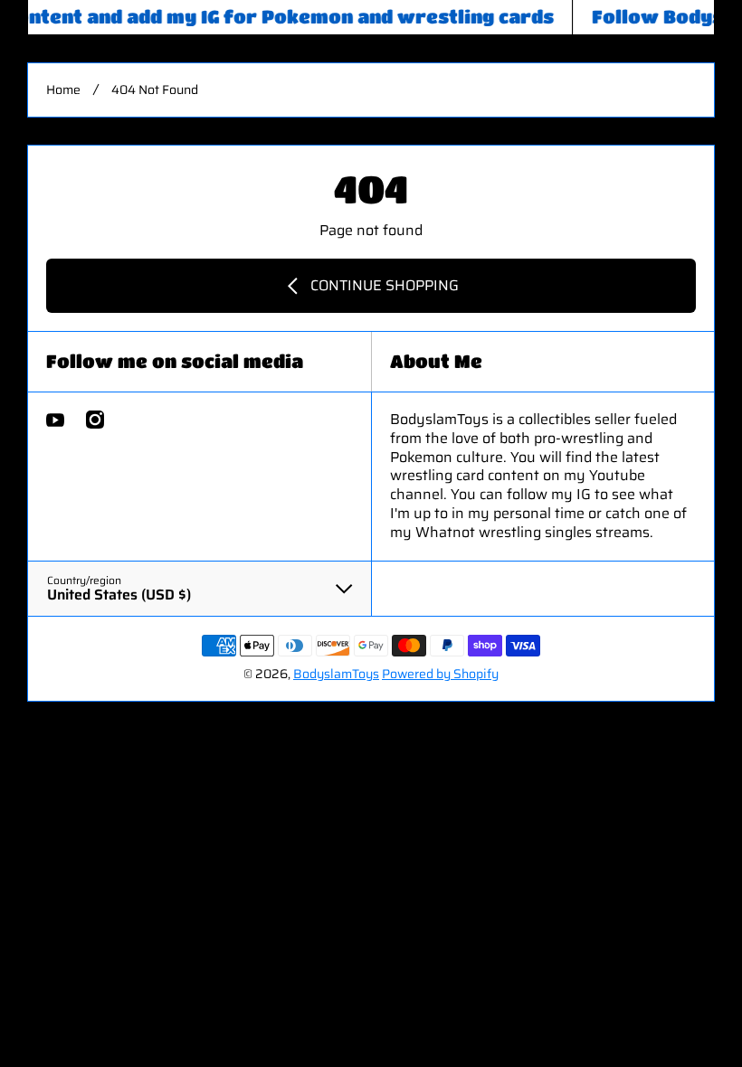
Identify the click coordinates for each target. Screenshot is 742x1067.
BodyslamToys (336, 674)
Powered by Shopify (440, 674)
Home (63, 89)
